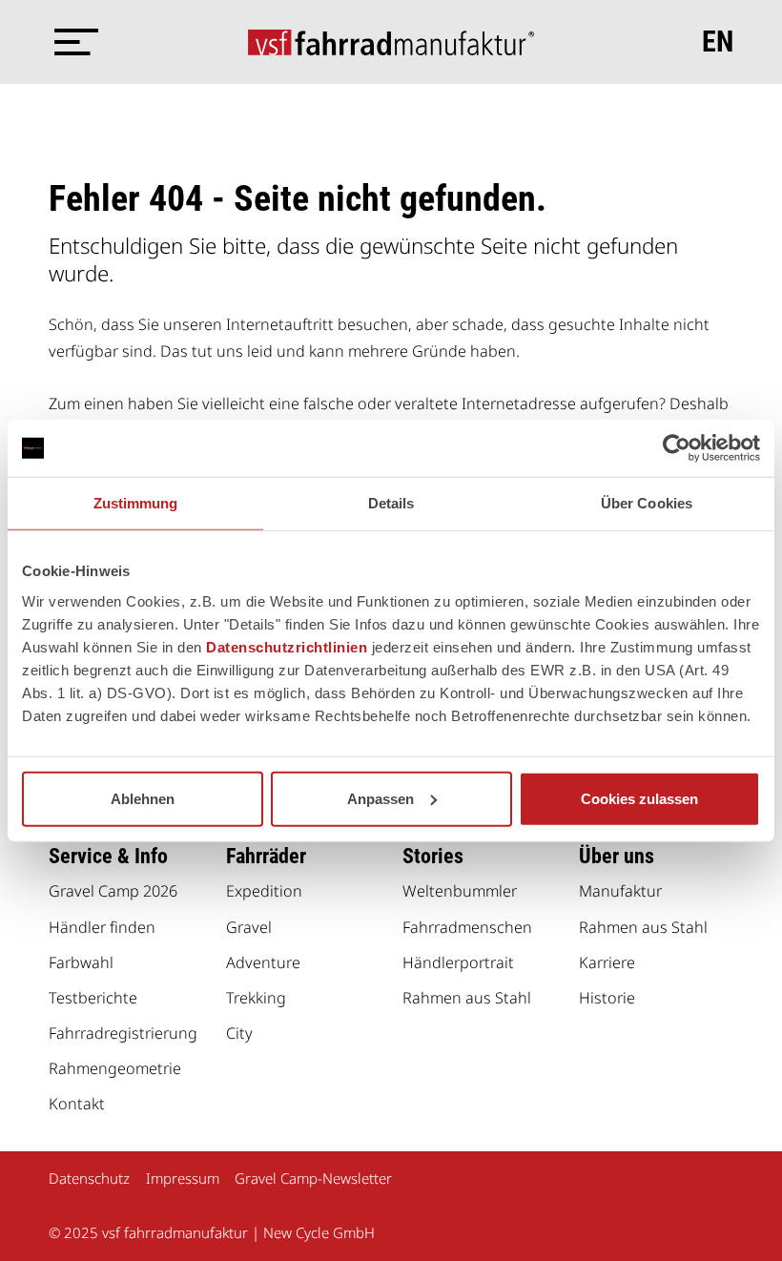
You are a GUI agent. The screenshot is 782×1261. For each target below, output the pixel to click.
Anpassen (380, 798)
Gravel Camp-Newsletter (313, 1178)
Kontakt (77, 1103)
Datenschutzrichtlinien (286, 646)
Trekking (256, 997)
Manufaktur (620, 890)
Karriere (607, 962)
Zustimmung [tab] (135, 503)
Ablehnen (143, 798)
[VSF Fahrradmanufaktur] (391, 42)
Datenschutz (89, 1178)
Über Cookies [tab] (646, 503)
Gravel (249, 927)
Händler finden (102, 927)
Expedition (264, 890)
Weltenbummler (459, 890)
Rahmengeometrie (115, 1068)
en (717, 42)
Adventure (263, 962)
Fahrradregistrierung (123, 1033)
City (239, 1033)
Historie (607, 997)
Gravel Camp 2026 (113, 890)
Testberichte (93, 997)
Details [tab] (391, 503)
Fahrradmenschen (467, 927)
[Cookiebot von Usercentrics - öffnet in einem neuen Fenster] (676, 448)
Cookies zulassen (639, 798)
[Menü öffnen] (72, 42)
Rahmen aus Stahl (466, 997)
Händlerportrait (458, 962)
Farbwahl (81, 962)
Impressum (182, 1178)
